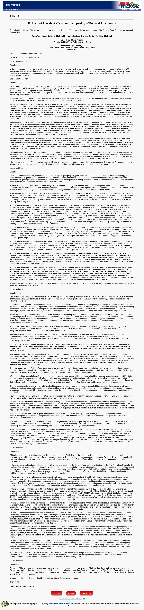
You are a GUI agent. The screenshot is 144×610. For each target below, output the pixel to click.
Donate (71, 593)
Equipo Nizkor (48, 603)
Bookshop (56, 593)
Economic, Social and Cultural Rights (72, 599)
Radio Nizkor (86, 593)
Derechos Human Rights (63, 603)
